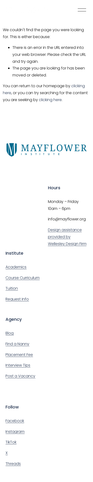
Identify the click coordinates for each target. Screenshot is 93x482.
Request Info (17, 299)
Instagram (15, 431)
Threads (13, 463)
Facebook (14, 421)
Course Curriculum (22, 278)
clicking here (50, 100)
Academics (15, 267)
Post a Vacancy (20, 376)
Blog (9, 333)
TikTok (10, 442)
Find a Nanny (17, 344)
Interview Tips (17, 365)
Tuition (11, 288)
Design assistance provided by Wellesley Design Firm (67, 237)
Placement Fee (19, 354)
